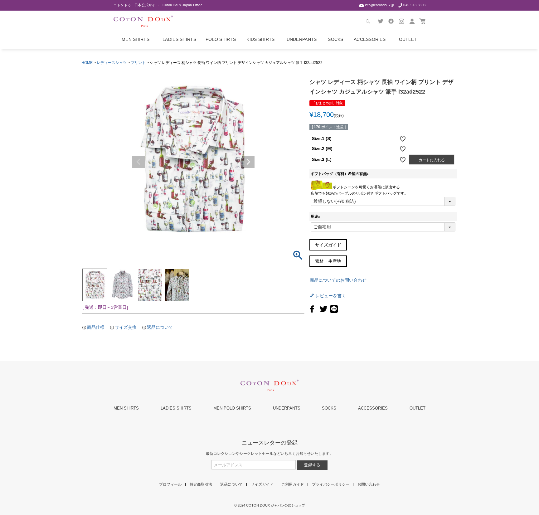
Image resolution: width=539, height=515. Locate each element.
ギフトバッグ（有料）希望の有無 (341, 174)
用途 (316, 216)
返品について (160, 327)
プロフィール (170, 484)
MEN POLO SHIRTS (232, 408)
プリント (138, 63)
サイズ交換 (126, 327)
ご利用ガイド (292, 484)
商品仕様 (95, 327)
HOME (87, 63)
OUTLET (417, 408)
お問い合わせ (368, 484)
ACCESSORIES (373, 408)
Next (248, 162)
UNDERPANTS (286, 408)
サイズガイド (328, 244)
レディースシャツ (112, 63)
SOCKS (329, 408)
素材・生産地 (328, 261)
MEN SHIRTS (126, 408)
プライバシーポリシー (330, 484)
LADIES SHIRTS (176, 408)
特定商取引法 (201, 484)
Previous (138, 162)
